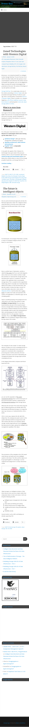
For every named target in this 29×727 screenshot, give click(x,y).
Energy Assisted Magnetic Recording (16, 177)
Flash (13, 61)
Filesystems (8, 61)
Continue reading (7, 163)
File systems (18, 527)
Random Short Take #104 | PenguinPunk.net (15, 651)
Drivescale (21, 59)
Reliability (12, 64)
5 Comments (23, 196)
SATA (15, 64)
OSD (6, 528)
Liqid (20, 61)
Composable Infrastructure (9, 59)
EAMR (6, 177)
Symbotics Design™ (10, 138)
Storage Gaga (7, 3)
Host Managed (18, 179)
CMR (17, 174)
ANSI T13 (11, 174)
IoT (15, 61)
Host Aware (12, 179)
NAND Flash (17, 181)
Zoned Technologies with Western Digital (14, 53)
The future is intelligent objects (13, 190)
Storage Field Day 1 (6, 91)
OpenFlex (22, 181)
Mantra (17, 723)
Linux (17, 61)
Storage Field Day (12, 66)
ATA (15, 174)
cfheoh (4, 57)
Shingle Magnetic (5, 182)
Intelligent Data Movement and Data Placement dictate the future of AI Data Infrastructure (13, 551)
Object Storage (10, 196)
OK (24, 539)
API (2, 59)
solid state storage (16, 182)
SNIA (11, 528)
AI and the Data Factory (9, 571)
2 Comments (23, 71)
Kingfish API (11, 181)
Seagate (21, 64)
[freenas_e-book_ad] (10, 601)
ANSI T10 (7, 174)
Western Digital (18, 93)
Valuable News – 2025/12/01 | (11, 646)
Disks (17, 59)
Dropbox (4, 61)
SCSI (18, 64)
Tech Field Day (19, 66)
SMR (10, 182)
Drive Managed (14, 176)
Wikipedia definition (6, 291)
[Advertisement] (14, 27)
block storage (12, 527)
